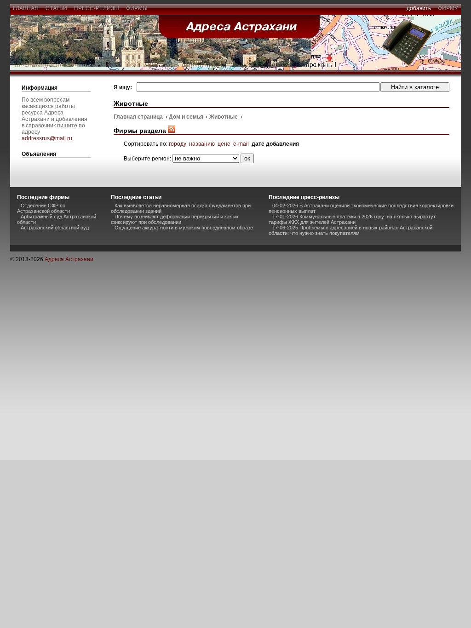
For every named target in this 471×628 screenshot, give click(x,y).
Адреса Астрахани (69, 259)
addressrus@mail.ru (47, 138)
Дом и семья (186, 117)
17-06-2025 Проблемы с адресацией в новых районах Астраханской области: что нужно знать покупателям (350, 230)
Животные (223, 117)
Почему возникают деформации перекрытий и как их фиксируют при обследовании (175, 219)
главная (25, 8)
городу (177, 144)
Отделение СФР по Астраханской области (43, 208)
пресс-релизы (96, 8)
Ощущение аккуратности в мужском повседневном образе (184, 227)
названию (202, 144)
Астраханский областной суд (55, 227)
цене (224, 144)
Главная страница (138, 117)
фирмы (136, 8)
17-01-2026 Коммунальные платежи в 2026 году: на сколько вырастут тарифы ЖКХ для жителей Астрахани (352, 219)
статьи (56, 8)
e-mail (241, 144)
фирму (448, 8)
